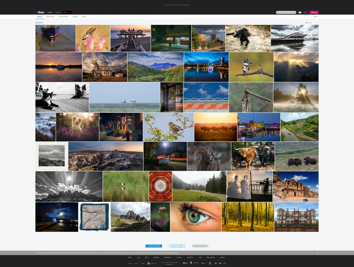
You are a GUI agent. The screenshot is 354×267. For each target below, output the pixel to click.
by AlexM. (38, 111)
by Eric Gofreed (80, 50)
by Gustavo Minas (231, 200)
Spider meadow (278, 109)
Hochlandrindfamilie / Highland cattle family (245, 168)
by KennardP (103, 140)
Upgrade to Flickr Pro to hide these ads (177, 5)
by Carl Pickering (40, 80)
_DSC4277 (188, 79)
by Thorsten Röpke (94, 111)
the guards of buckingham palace (166, 109)
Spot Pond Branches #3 (86, 229)
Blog (146, 257)
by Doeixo (38, 230)
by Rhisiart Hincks (154, 200)
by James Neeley (187, 111)
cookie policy (174, 253)
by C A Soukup (155, 50)
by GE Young (164, 111)
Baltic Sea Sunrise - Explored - (120, 49)
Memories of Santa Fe (191, 109)
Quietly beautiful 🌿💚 (288, 138)
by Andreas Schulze (108, 200)
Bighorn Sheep (192, 168)
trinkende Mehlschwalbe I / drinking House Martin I (119, 199)
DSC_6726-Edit (148, 138)
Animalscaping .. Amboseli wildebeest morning (208, 138)
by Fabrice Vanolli (226, 230)
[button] (68, 50)
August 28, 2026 (154, 246)
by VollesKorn (198, 140)
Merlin (58, 138)
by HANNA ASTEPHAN (279, 200)
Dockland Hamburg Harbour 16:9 (281, 49)
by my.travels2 (278, 230)
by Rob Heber (229, 50)
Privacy (136, 263)
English (222, 257)
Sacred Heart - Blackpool (155, 199)
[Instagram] (224, 263)
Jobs (138, 257)
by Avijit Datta (284, 140)
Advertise (156, 257)
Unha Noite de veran (42, 229)
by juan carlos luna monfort (89, 80)
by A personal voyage (40, 169)
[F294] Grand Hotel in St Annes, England (287, 229)
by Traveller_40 (275, 50)
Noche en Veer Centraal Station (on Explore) (251, 138)
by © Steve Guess (40, 50)
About (130, 257)
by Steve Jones (191, 169)
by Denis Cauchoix (234, 111)
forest (224, 229)
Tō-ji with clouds (197, 49)
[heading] (39, 12)
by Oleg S (194, 50)
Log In (305, 12)
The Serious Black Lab (233, 49)
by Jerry (186, 80)
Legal (129, 263)
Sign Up (314, 12)
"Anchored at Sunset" (42, 79)
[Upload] (300, 12)
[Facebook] (216, 263)
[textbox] (288, 12)
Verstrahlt (278, 79)
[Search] (277, 12)
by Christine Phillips (73, 169)
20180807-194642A (42, 109)
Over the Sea (94, 109)
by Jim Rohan (82, 230)
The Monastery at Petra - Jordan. (284, 199)
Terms (142, 263)
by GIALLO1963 (39, 200)
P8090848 (176, 199)
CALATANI (86, 79)
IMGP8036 (39, 49)
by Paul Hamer (147, 169)
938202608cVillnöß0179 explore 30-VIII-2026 (50, 199)
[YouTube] (220, 263)
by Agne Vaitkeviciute (280, 169)
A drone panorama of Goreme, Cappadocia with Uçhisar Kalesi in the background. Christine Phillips (98, 168)
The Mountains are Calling (136, 79)
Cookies (179, 257)
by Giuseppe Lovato (115, 230)
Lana (172, 229)
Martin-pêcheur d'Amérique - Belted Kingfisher (243, 79)
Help (200, 257)
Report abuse (211, 257)
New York (103, 138)
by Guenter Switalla (236, 169)
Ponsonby (147, 168)
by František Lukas (278, 111)
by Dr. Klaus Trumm (155, 230)
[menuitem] (68, 12)
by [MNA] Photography (40, 140)
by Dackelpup (60, 140)
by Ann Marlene (131, 80)
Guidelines (190, 257)
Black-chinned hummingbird (85, 49)
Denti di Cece (115, 229)
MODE (58, 12)
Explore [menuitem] (50, 12)
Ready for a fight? (281, 168)
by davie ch (146, 140)
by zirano (277, 80)
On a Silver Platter (157, 49)
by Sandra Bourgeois (234, 80)
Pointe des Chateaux (40, 138)
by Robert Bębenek (177, 200)
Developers (167, 257)
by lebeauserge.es (242, 140)
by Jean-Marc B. (174, 230)
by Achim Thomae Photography (118, 50)
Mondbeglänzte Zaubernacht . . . (155, 229)
